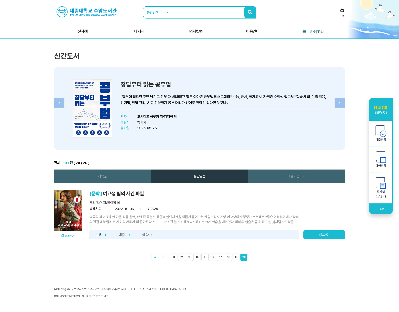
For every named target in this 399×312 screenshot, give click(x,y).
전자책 (82, 31)
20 (243, 257)
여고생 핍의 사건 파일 (123, 194)
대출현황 (381, 140)
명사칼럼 (196, 31)
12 (181, 257)
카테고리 (317, 31)
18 (228, 257)
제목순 (102, 176)
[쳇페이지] (155, 257)
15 (205, 257)
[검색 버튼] (250, 12)
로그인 (342, 16)
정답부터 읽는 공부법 (146, 84)
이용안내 (252, 31)
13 (189, 257)
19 (236, 257)
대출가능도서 (296, 176)
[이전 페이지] (162, 257)
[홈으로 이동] (87, 12)
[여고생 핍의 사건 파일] (68, 210)
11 (174, 257)
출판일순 (199, 176)
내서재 (139, 31)
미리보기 (70, 236)
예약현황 (381, 166)
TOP (381, 209)
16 (213, 257)
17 (220, 257)
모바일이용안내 (381, 194)
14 (197, 257)
